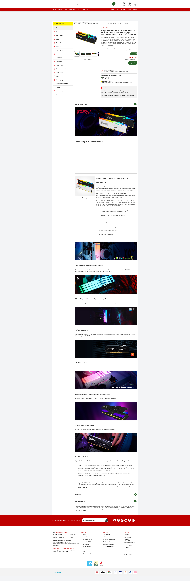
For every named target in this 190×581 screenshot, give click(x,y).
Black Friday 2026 (87, 554)
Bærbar (54, 9)
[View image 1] (77, 54)
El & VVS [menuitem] (58, 46)
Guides (84, 534)
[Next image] (96, 38)
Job (126, 550)
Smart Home (72, 9)
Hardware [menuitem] (58, 54)
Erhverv (129, 9)
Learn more (81, 465)
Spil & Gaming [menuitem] (59, 91)
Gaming (60, 9)
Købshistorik (107, 542)
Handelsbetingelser (87, 546)
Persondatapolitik (87, 549)
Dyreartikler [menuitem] (59, 43)
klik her (66, 551)
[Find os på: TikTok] (122, 520)
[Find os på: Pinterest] (129, 520)
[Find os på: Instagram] (118, 520)
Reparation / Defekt (87, 542)
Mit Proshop (107, 534)
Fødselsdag (112, 9)
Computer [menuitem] (58, 39)
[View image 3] (88, 54)
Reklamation (107, 537)
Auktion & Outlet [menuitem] (60, 23)
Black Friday (85, 9)
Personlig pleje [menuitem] (59, 80)
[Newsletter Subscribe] (106, 520)
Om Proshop (129, 545)
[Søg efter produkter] (113, 4)
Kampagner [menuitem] (59, 27)
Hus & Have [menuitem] (59, 57)
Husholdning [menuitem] (59, 61)
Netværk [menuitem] (58, 76)
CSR (84, 551)
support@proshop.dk (59, 543)
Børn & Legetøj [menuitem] (59, 35)
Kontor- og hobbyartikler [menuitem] (62, 69)
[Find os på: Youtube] (126, 520)
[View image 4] (94, 54)
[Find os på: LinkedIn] (133, 520)
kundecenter (59, 542)
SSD (79, 9)
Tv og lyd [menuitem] (58, 94)
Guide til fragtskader (109, 546)
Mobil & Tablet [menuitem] (59, 72)
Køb (133, 63)
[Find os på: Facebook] (115, 520)
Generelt (78, 494)
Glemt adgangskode (109, 544)
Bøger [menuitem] (57, 31)
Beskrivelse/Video (81, 104)
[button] (86, 38)
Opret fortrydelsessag (109, 539)
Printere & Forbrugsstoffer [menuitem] (62, 83)
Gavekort (135, 9)
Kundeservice (86, 544)
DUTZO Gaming (121, 9)
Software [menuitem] (58, 87)
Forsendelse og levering (88, 537)
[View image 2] (82, 54)
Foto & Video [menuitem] (59, 50)
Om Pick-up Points (87, 539)
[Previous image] (76, 38)
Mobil (66, 9)
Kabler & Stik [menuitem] (59, 65)
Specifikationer (80, 501)
